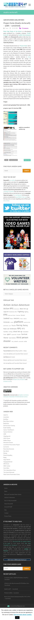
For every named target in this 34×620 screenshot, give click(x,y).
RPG (6, 160)
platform (18, 321)
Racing (19, 325)
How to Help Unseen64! (10, 500)
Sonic (4, 334)
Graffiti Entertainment (24, 35)
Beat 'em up (24, 309)
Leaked (6, 318)
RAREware (13, 329)
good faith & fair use (21, 197)
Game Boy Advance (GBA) (10, 20)
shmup (11, 331)
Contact (13, 357)
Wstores (5, 360)
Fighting (21, 311)
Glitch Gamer (6, 438)
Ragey (5, 457)
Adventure (16, 309)
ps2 (10, 325)
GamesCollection (7, 432)
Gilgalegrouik (6, 436)
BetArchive (6, 423)
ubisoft (16, 341)
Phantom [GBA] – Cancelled (11, 593)
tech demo (12, 338)
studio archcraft (13, 160)
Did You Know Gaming (9, 425)
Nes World (6, 451)
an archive (12, 180)
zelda (25, 341)
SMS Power (6, 464)
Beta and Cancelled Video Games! (19, 354)
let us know (6, 201)
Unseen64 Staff (8, 507)
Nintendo (21, 20)
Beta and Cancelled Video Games (12, 494)
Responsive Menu (29, 5)
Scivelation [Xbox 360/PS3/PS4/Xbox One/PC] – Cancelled (16, 578)
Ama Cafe (5, 354)
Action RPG (8, 308)
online (11, 322)
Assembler (6, 417)
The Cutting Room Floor (9, 470)
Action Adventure (20, 304)
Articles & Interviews (9, 497)
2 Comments (25, 28)
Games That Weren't (8, 430)
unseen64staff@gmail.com (17, 606)
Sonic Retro (6, 468)
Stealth (19, 334)
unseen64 (20, 341)
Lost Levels (6, 447)
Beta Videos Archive (8, 421)
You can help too (17, 195)
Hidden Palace (7, 440)
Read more (27, 160)
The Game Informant (8, 472)
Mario (11, 318)
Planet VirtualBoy (7, 455)
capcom (6, 312)
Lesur (6, 28)
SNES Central (6, 466)
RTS (23, 328)
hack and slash (11, 315)
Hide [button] (17, 617)
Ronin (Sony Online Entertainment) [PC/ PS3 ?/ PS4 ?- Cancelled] (17, 597)
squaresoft (13, 334)
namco (25, 318)
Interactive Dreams (8, 442)
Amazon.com (16, 379)
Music (21, 318)
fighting (26, 312)
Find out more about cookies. (23, 614)
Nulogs (5, 453)
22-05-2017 (15, 28)
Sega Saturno (6, 459)
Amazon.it (22, 379)
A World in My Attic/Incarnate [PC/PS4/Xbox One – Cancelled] (17, 584)
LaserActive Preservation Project (11, 444)
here (29, 57)
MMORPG (16, 318)
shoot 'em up (17, 331)
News (5, 491)
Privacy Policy (7, 516)
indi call (5, 363)
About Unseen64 (8, 504)
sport (9, 334)
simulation (25, 331)
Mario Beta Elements (8, 449)
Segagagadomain (7, 462)
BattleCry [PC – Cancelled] (11, 589)
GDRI (4, 434)
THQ (12, 341)
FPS (5, 314)
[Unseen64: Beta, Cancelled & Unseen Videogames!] (15, 5)
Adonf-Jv (5, 415)
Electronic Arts (13, 312)
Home (5, 488)
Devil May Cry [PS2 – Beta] (19, 351)
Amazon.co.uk (7, 381)
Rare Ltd (6, 329)
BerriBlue (5, 419)
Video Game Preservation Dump (11, 474)
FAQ (5, 510)
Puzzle (14, 325)
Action (7, 304)
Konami (23, 315)
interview (18, 315)
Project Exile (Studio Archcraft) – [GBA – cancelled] (16, 24)
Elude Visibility (7, 427)
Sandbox (5, 331)
